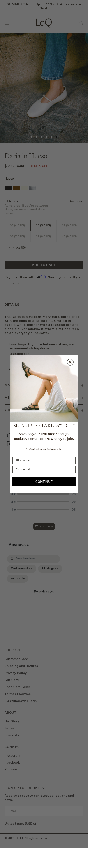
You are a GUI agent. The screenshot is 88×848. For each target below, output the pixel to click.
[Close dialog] (70, 362)
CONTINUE (44, 482)
